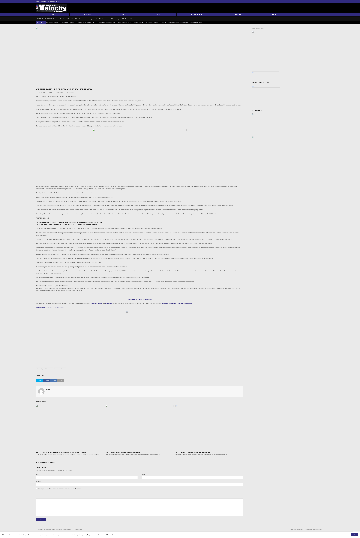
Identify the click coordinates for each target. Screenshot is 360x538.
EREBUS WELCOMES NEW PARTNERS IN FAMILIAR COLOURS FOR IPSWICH (93, 23)
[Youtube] (323, 1)
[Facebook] (319, 1)
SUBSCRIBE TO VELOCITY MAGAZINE (140, 299)
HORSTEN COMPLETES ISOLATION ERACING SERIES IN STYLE (306, 529)
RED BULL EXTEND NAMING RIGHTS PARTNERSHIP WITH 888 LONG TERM (136, 23)
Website (38, 481)
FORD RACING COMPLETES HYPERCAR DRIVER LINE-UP (123, 452)
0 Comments (70, 92)
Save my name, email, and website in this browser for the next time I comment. (59, 488)
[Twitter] (316, 1)
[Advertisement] (140, 359)
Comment (38, 497)
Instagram (108, 303)
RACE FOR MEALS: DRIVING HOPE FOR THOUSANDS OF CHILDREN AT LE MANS (61, 452)
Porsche (63, 369)
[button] (39, 380)
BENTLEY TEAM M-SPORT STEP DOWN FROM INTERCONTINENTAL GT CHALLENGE (60, 529)
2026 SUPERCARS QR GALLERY (60, 23)
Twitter (99, 303)
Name (38, 474)
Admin (50, 92)
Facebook (93, 303)
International (59, 92)
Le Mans (56, 369)
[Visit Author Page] (41, 391)
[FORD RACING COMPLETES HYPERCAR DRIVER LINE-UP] (140, 427)
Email (143, 474)
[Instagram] (321, 1)
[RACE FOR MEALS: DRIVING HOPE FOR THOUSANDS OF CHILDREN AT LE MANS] (70, 427)
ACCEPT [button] (354, 534)
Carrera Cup (40, 369)
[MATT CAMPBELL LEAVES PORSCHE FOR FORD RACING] (209, 427)
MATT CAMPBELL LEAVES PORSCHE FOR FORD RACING (193, 452)
